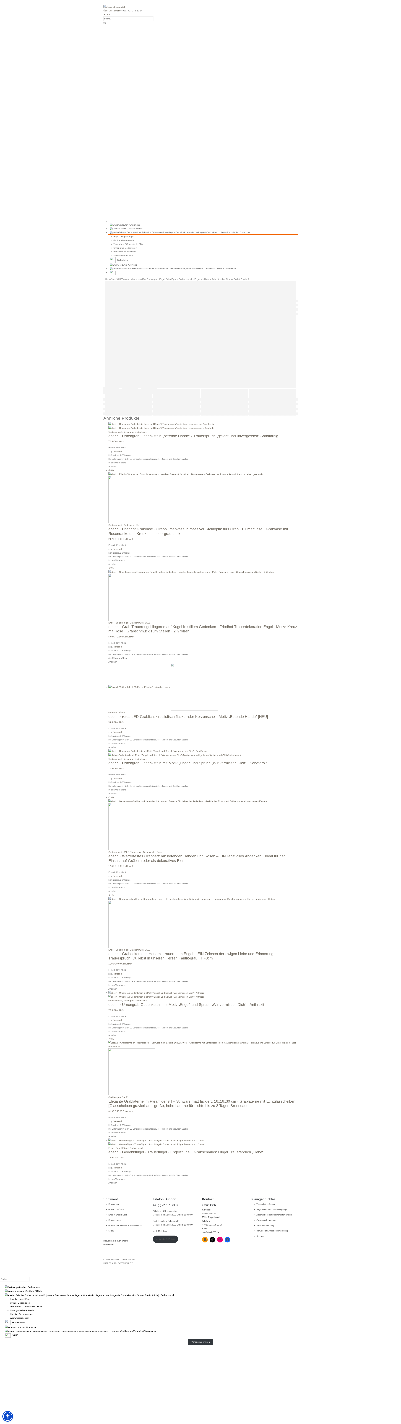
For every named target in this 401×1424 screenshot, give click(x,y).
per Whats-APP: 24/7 (165, 1239)
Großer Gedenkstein (123, 240)
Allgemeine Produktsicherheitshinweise (274, 1215)
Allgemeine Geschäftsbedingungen (272, 1209)
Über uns (107, 10)
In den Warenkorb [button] (117, 462)
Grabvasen (128, 525)
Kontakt (116, 10)
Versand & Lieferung (265, 1204)
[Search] (31, 1279)
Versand (118, 451)
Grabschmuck (115, 432)
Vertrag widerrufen (200, 1342)
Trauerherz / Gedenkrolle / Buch (129, 244)
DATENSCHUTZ (125, 1263)
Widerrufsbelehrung (265, 1225)
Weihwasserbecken (123, 255)
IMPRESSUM (109, 1263)
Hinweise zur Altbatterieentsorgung (272, 1231)
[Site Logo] (114, 6)
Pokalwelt (108, 1244)
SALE (138, 525)
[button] (106, 14)
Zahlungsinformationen (266, 1220)
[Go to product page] (203, 426)
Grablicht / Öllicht (116, 712)
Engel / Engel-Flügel (123, 236)
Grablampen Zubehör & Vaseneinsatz (125, 1225)
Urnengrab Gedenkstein (125, 248)
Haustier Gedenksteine (124, 251)
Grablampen (114, 1097)
